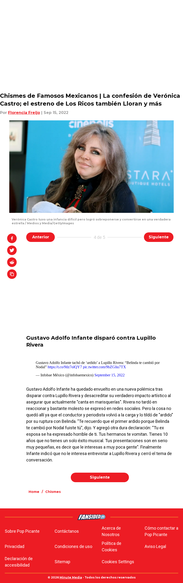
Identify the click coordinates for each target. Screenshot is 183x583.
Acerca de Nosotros (111, 531)
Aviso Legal (155, 546)
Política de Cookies (111, 546)
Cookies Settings (118, 561)
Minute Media (71, 577)
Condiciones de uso (73, 546)
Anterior (40, 237)
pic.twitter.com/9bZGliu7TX (104, 367)
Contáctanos (67, 531)
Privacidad (14, 546)
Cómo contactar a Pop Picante (161, 531)
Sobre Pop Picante (22, 531)
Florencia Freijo (24, 112)
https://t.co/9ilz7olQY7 (65, 367)
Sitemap (62, 561)
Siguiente (159, 237)
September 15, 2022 (109, 375)
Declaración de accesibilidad (19, 562)
